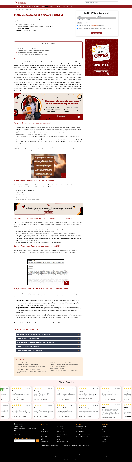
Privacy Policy (60, 426)
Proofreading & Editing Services (83, 429)
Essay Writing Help (80, 431)
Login (71, 6)
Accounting (104, 426)
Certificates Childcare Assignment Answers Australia (28, 369)
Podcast (58, 439)
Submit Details (96, 33)
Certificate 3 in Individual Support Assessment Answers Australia (64, 364)
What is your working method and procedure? (28, 338)
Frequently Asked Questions (24, 56)
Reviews (44, 6)
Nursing (104, 431)
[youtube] (19, 434)
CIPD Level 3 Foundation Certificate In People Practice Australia (64, 370)
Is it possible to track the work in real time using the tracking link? (33, 334)
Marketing (104, 438)
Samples (28, 6)
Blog (33, 6)
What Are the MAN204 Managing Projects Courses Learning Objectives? (34, 50)
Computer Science (106, 436)
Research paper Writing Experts (83, 434)
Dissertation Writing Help (81, 426)
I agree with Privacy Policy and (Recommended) (91, 25)
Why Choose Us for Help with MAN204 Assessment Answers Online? (33, 54)
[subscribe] (37, 440)
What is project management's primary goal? (28, 346)
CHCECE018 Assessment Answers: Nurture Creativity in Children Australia (31, 367)
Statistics (104, 441)
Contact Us (65, 6)
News (37, 6)
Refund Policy (60, 428)
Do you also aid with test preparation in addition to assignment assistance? (35, 342)
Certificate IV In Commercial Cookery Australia (27, 364)
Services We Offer (44, 431)
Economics (104, 428)
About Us (58, 6)
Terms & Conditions (94, 25)
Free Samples (44, 436)
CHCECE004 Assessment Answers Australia (59, 366)
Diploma (52, 6)
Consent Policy (60, 433)
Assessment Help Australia (23, 362)
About (42, 428)
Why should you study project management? (28, 47)
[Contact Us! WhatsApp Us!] (1, 389)
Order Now (43, 429)
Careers (42, 434)
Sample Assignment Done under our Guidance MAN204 (30, 52)
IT (102, 434)
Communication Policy (62, 434)
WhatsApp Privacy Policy (62, 441)
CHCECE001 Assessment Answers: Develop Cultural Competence (64, 362)
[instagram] (15, 434)
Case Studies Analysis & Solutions (83, 433)
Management (105, 429)
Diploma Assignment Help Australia (57, 368)
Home (16, 6)
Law (103, 433)
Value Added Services (61, 438)
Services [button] (22, 6)
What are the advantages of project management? (29, 350)
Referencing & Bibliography (82, 436)
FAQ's (42, 439)
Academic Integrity (45, 441)
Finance (104, 439)
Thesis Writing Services (81, 428)
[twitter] (17, 434)
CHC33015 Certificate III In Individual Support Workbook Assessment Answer (32, 372)
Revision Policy (60, 429)
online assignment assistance (31, 293)
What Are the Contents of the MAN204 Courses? (28, 48)
